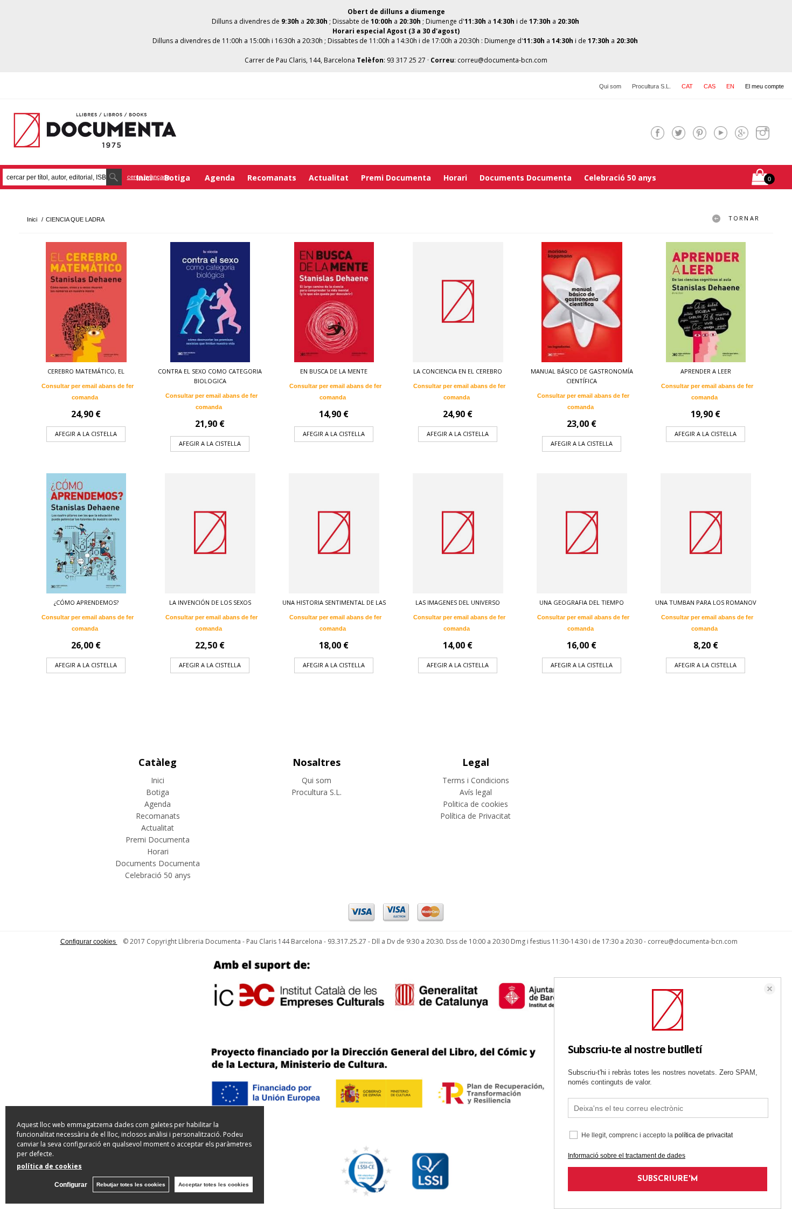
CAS (709, 86)
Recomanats (271, 177)
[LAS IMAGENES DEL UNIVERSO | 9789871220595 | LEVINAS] (458, 533)
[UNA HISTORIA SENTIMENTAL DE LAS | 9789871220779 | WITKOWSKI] (334, 533)
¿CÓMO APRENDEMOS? (86, 602)
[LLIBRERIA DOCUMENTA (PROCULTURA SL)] (94, 141)
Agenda (220, 177)
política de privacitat (704, 1135)
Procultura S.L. (651, 86)
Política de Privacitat (475, 816)
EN (730, 86)
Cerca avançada (148, 177)
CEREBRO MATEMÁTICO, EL (85, 371)
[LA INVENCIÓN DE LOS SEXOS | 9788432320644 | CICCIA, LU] (210, 533)
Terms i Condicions (475, 780)
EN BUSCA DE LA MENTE (333, 371)
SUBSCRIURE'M (667, 1179)
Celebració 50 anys (620, 177)
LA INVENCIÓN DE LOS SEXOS (210, 602)
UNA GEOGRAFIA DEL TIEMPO (581, 602)
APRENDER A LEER (705, 371)
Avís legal (476, 792)
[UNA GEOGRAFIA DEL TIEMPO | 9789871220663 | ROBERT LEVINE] (582, 533)
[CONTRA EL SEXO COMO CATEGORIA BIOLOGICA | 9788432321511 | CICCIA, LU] (210, 302)
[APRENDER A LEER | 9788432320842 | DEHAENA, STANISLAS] (706, 302)
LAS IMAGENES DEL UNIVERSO (457, 602)
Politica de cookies (475, 804)
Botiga (178, 177)
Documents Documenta (526, 177)
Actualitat (329, 177)
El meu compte (764, 86)
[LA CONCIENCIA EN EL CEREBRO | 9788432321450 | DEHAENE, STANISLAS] (458, 302)
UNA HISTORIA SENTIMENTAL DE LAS (334, 602)
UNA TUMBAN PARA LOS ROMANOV (705, 602)
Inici (157, 780)
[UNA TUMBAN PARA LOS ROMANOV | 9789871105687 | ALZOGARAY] (706, 533)
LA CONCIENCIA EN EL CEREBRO (457, 371)
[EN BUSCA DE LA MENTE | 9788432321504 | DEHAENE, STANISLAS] (334, 302)
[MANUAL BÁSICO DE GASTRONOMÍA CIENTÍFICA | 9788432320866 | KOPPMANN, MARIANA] (582, 302)
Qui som (610, 86)
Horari (455, 177)
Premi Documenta (396, 177)
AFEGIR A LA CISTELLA (86, 434)
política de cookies (49, 1166)
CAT (687, 86)
